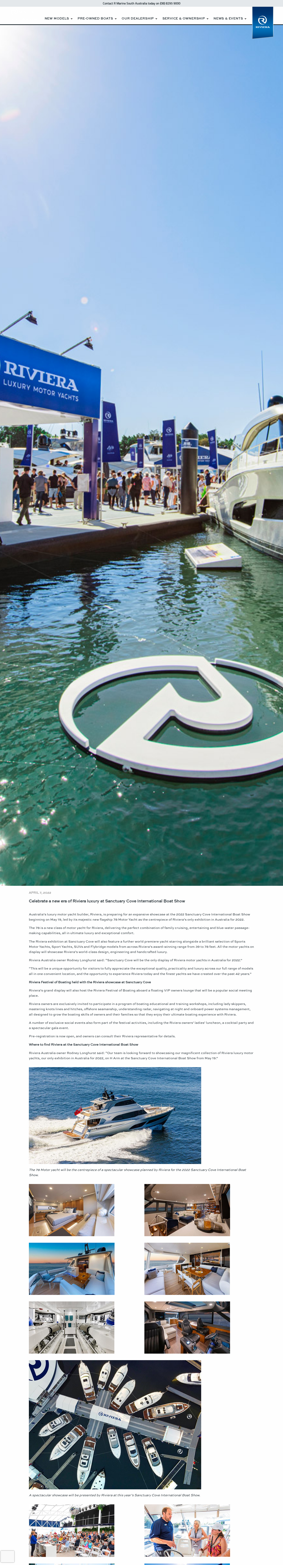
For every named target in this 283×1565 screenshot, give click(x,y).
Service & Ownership (183, 18)
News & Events (228, 18)
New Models (57, 18)
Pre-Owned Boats (95, 18)
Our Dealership (138, 18)
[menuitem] (58, 15)
